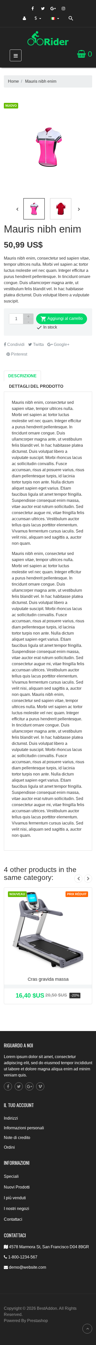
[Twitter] (43, 8)
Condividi (15, 344)
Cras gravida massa (48, 979)
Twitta (38, 344)
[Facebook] (32, 8)
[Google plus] (53, 8)
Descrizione (22, 376)
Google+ (61, 344)
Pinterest (18, 354)
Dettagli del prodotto (36, 386)
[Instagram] (63, 8)
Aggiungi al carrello (61, 319)
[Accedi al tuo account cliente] (24, 18)
